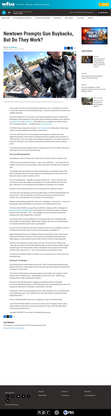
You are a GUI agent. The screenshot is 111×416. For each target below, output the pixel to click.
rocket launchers (46, 124)
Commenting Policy (90, 395)
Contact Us (65, 391)
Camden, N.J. (28, 121)
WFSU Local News (98, 98)
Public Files (88, 391)
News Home (6, 18)
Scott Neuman (13, 47)
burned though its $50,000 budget (21, 210)
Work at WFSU (42, 395)
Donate (105, 4)
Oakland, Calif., (16, 121)
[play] (4, 13)
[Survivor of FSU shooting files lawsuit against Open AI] (87, 101)
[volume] (9, 13)
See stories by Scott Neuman (14, 328)
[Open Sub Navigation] (11, 18)
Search (90, 18)
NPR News (96, 56)
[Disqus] (55, 362)
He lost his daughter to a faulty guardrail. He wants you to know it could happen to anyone (93, 89)
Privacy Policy (65, 395)
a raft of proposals (43, 128)
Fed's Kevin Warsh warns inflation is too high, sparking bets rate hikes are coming (99, 62)
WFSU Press (69, 18)
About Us (41, 391)
